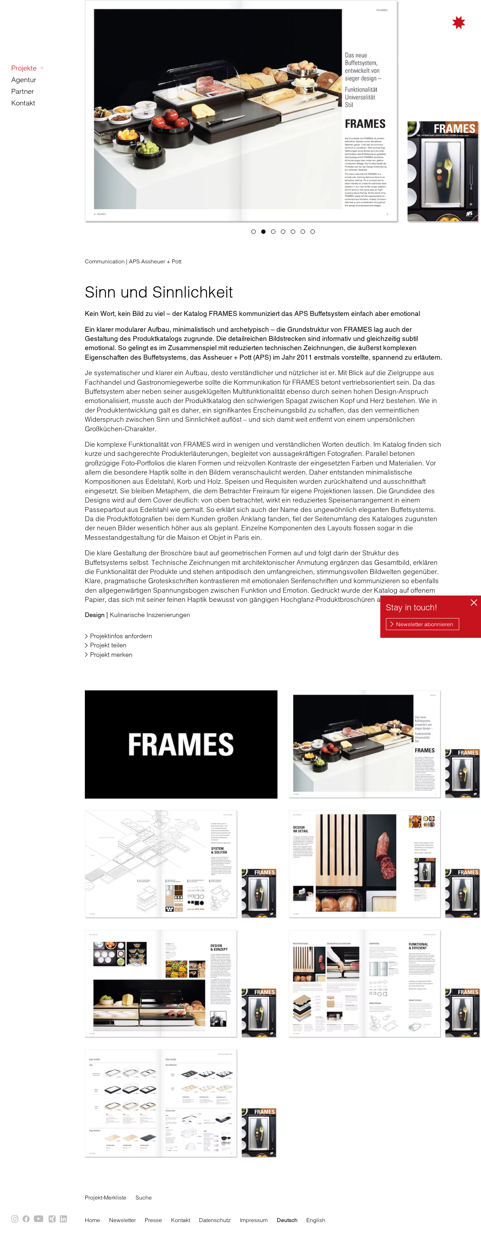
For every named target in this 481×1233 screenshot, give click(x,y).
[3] (273, 232)
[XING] (52, 1219)
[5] (293, 232)
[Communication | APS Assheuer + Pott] (181, 744)
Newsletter (122, 1219)
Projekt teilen (108, 645)
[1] (253, 232)
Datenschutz (215, 1219)
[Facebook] (26, 1219)
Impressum (254, 1219)
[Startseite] (429, 32)
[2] (263, 232)
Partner (22, 91)
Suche (144, 1197)
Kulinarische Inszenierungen (137, 615)
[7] (313, 232)
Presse (153, 1219)
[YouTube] (39, 1219)
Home (92, 1219)
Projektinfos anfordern (121, 636)
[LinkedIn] (64, 1219)
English (315, 1219)
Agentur (23, 79)
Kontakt (23, 102)
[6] (303, 232)
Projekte (24, 67)
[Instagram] (15, 1219)
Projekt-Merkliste (105, 1197)
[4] (283, 232)
